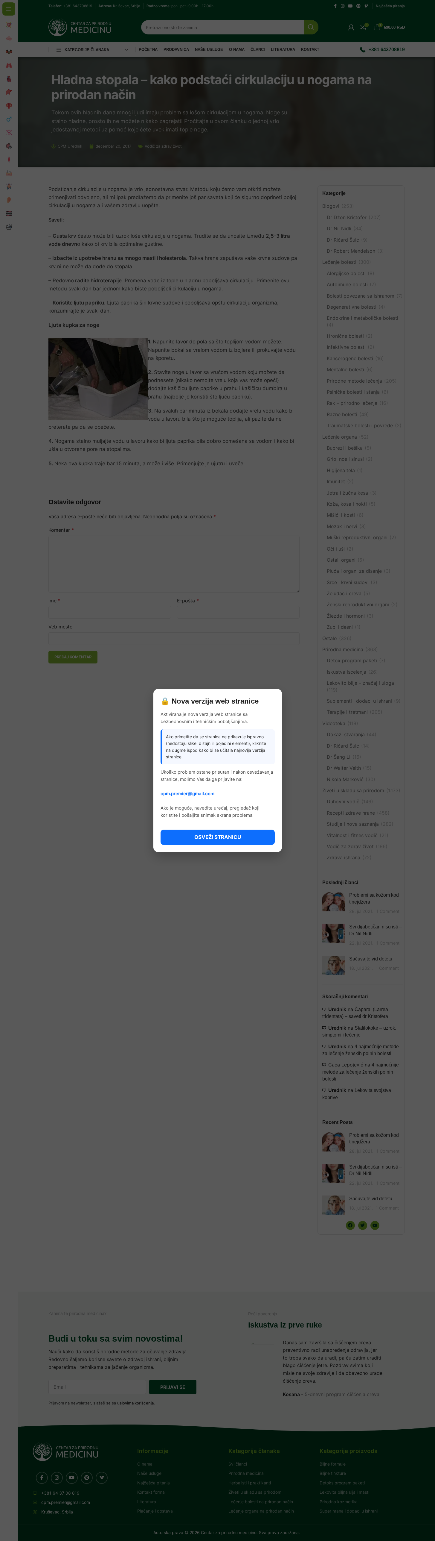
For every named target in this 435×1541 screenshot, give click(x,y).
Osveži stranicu (217, 837)
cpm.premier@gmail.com (187, 793)
